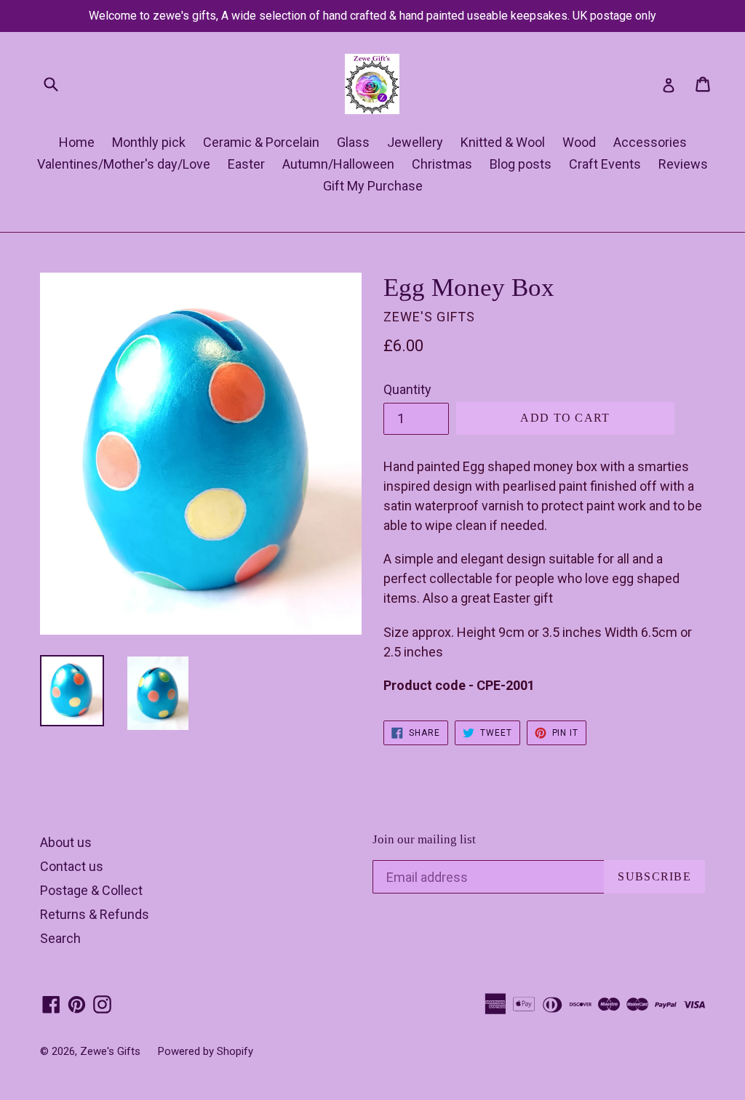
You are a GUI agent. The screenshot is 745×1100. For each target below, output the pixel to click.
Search (60, 938)
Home (77, 142)
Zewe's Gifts (110, 1051)
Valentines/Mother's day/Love (123, 164)
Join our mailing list (424, 839)
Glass (353, 142)
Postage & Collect (91, 890)
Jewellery (415, 142)
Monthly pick (149, 142)
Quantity (407, 389)
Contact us (71, 866)
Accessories (650, 142)
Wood (579, 142)
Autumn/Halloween (338, 164)
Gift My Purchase (373, 185)
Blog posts (520, 164)
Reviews (683, 164)
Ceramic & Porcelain (261, 142)
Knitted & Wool (503, 142)
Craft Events (605, 164)
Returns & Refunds (94, 914)
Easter (246, 164)
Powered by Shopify (205, 1051)
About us (66, 842)
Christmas (442, 164)
